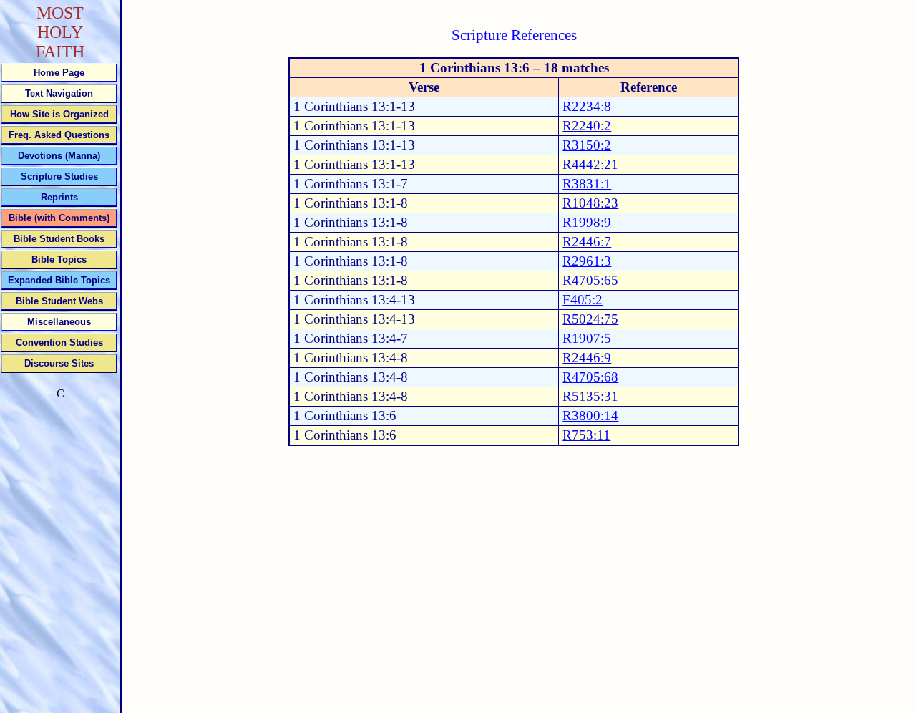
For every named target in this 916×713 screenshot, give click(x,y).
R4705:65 (590, 280)
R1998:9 (586, 222)
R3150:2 (586, 144)
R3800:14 (590, 415)
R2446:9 (586, 357)
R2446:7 (586, 241)
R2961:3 (586, 260)
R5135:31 (590, 396)
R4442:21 (590, 164)
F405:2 (582, 299)
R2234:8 (586, 106)
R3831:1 (586, 183)
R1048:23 (590, 202)
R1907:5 (586, 338)
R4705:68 (590, 376)
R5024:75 (590, 318)
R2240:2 (586, 125)
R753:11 (586, 434)
